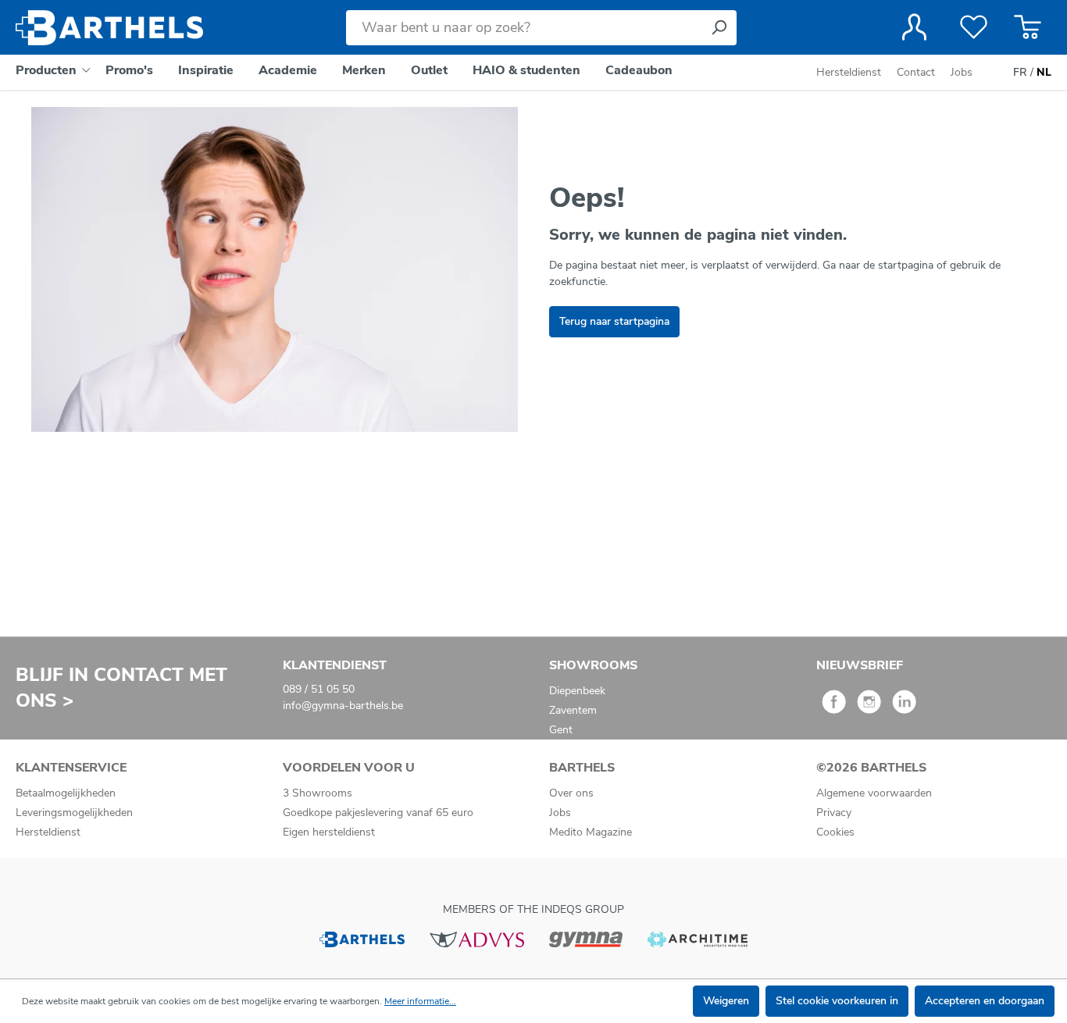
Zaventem (573, 710)
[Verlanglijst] (973, 27)
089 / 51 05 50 (319, 689)
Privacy (833, 812)
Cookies (835, 832)
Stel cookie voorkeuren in (837, 1000)
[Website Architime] (698, 938)
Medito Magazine (590, 832)
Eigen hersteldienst (329, 832)
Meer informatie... (420, 1001)
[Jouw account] (914, 27)
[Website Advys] (477, 938)
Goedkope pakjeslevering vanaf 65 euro (378, 812)
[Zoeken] (719, 27)
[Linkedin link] (904, 707)
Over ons (571, 793)
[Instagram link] (869, 707)
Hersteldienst (848, 72)
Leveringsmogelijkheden (74, 812)
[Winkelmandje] (1027, 27)
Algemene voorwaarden (874, 793)
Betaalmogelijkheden (66, 793)
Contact (916, 72)
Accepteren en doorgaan (984, 1000)
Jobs (961, 72)
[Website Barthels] (361, 938)
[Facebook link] (834, 707)
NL (1044, 72)
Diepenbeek (577, 690)
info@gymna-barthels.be (343, 705)
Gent (561, 729)
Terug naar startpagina (614, 321)
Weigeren (726, 1000)
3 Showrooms (317, 793)
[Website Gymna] (586, 938)
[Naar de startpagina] (109, 27)
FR (1020, 72)
